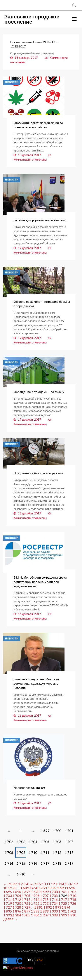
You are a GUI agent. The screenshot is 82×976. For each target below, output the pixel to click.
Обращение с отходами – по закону (39, 392)
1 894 (66, 907)
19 (10, 888)
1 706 (57, 841)
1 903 (7, 915)
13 (57, 884)
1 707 (69, 841)
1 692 (52, 888)
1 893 (56, 907)
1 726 (72, 903)
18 (5, 888)
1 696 (16, 892)
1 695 (7, 892)
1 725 (62, 903)
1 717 (45, 863)
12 (53, 884)
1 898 (35, 911)
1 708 (9, 852)
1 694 (70, 888)
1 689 (24, 888)
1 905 (26, 915)
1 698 (35, 892)
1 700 (57, 830)
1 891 (38, 907)
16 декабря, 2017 (29, 513)
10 (44, 884)
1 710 (33, 852)
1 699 (45, 830)
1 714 (9, 863)
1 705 (45, 841)
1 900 (53, 911)
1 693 (61, 888)
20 (14, 888)
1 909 (62, 915)
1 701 (69, 830)
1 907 (44, 915)
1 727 (7, 907)
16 (71, 884)
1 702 (9, 841)
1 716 (33, 863)
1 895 (7, 911)
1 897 (26, 911)
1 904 (16, 915)
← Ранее (10, 884)
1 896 (16, 911)
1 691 (43, 888)
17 (76, 884)
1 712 (57, 852)
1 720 (16, 903)
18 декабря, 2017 (26, 57)
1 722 (35, 903)
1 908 (53, 915)
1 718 (57, 863)
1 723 (44, 903)
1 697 (26, 892)
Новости (11, 82)
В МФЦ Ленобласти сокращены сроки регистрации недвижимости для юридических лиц (40, 582)
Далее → (10, 919)
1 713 (69, 852)
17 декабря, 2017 (29, 248)
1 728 (16, 907)
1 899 (44, 911)
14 (62, 884)
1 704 (33, 841)
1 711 (45, 852)
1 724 (53, 903)
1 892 (47, 907)
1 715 (21, 863)
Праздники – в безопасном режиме (38, 473)
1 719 (69, 863)
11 (48, 884)
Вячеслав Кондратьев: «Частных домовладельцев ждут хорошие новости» (36, 683)
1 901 (62, 911)
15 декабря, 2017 (29, 803)
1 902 (72, 911)
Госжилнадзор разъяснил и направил (40, 220)
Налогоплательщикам (29, 787)
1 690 (34, 888)
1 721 (26, 903)
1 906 (35, 915)
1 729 (26, 907)
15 (67, 884)
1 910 (21, 874)
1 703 (21, 841)
